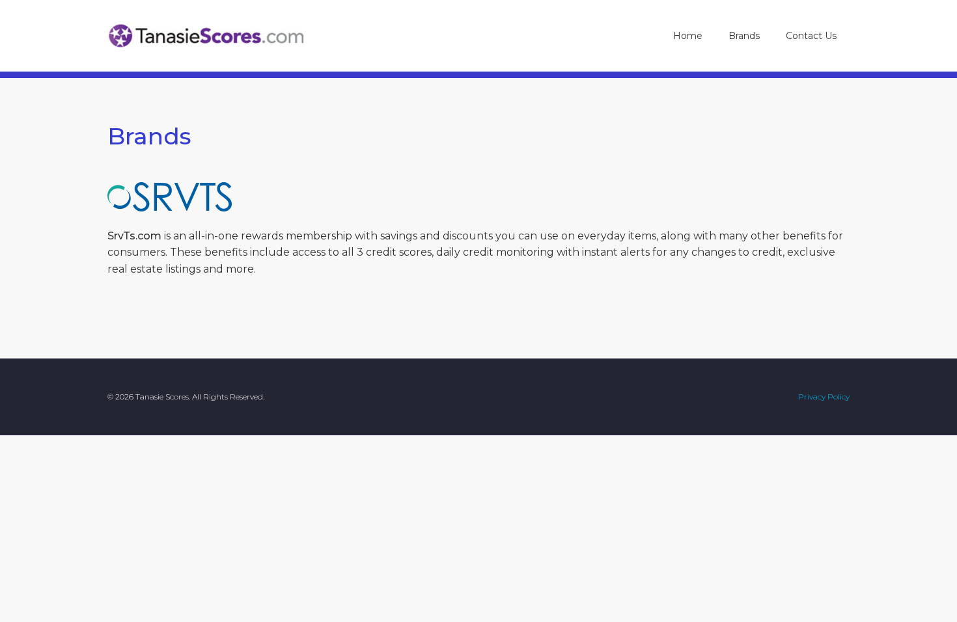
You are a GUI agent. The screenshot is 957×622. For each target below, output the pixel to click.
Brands (750, 35)
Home (687, 36)
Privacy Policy (824, 396)
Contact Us (811, 36)
